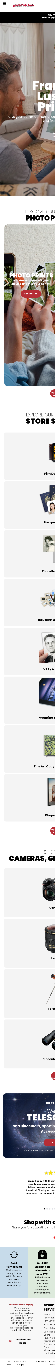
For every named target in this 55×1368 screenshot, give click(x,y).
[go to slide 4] (52, 1208)
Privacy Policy (43, 1361)
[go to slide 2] (47, 1208)
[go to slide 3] (49, 1208)
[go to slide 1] (44, 1208)
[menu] (4, 3)
